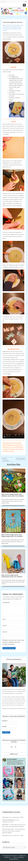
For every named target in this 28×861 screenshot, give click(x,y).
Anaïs (19, 25)
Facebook (5, 2)
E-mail (5, 625)
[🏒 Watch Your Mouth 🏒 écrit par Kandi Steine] (8, 783)
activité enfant (6, 28)
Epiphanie (15, 27)
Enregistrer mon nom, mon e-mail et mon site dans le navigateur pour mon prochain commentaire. (13, 642)
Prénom (5, 720)
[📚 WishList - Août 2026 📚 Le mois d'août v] (19, 783)
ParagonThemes (13, 859)
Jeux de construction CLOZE (15, 817)
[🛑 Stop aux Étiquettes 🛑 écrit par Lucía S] (8, 771)
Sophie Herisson (6, 829)
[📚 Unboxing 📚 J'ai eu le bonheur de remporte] (19, 771)
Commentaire (6, 602)
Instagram (2, 2)
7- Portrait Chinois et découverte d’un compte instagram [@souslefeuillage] (13, 830)
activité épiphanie (13, 28)
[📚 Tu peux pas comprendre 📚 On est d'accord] (19, 794)
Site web (5, 631)
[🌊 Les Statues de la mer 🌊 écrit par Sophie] (8, 794)
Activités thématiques (7, 27)
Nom (4, 619)
